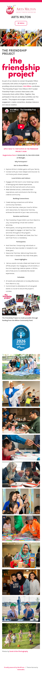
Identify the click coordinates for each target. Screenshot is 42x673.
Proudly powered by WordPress (14, 667)
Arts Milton (21, 17)
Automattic (21, 669)
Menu (22, 23)
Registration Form (9, 155)
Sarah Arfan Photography (18, 651)
